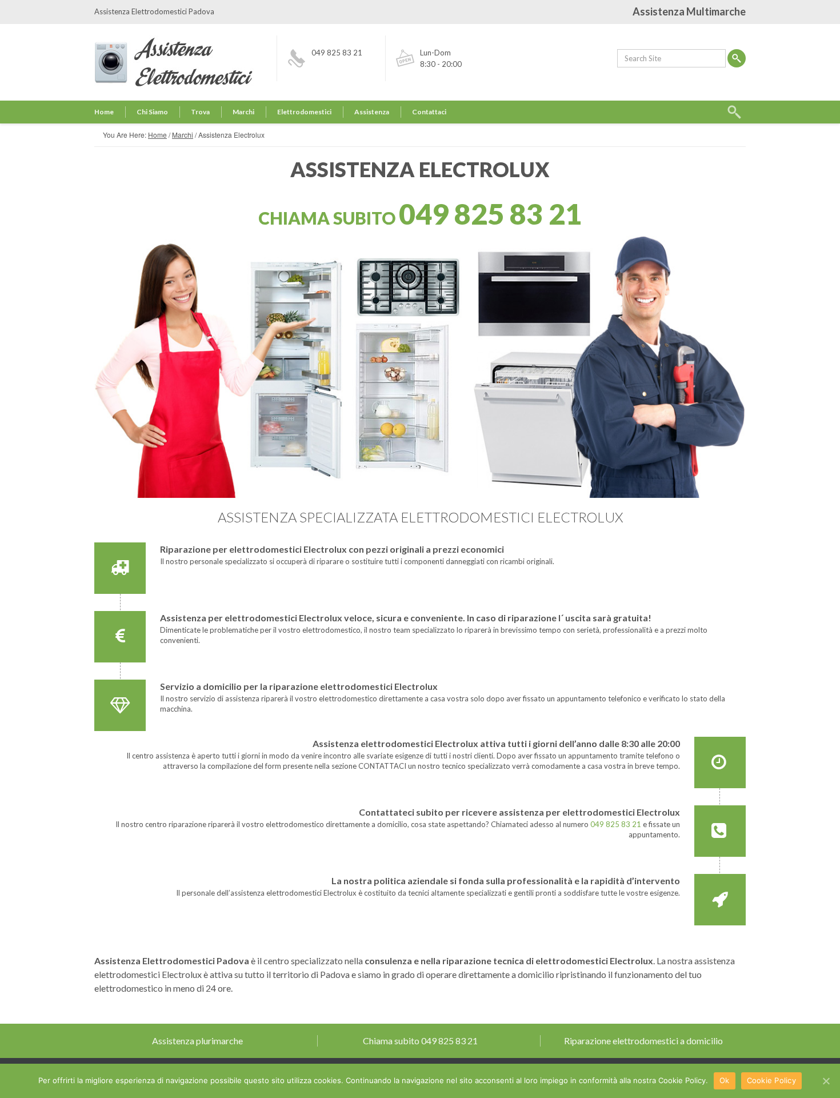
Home (104, 111)
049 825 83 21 (336, 52)
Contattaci (429, 111)
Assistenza (371, 111)
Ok (724, 1080)
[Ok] (825, 1081)
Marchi (243, 111)
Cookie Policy (771, 1080)
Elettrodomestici (304, 111)
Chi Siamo (152, 111)
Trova (200, 111)
